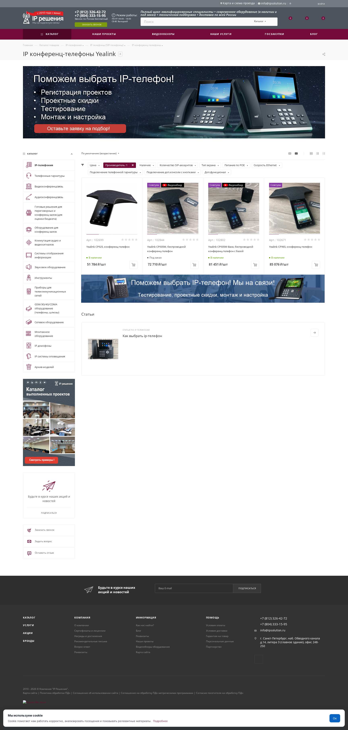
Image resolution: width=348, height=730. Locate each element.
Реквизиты (80, 652)
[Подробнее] (314, 332)
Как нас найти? (145, 625)
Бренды (28, 641)
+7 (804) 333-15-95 (90, 15)
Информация (146, 617)
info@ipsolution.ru (272, 630)
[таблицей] (323, 153)
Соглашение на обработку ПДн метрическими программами (157, 693)
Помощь (212, 617)
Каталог (29, 617)
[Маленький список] (290, 153)
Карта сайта (143, 652)
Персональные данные (220, 641)
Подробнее (160, 721)
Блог (138, 630)
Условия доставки (216, 630)
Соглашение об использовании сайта (95, 693)
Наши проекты (144, 641)
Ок (335, 718)
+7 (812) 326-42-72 (90, 11)
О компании (81, 625)
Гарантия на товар (217, 636)
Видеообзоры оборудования (153, 646)
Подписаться (247, 588)
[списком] (317, 153)
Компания (82, 617)
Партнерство (214, 646)
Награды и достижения (88, 636)
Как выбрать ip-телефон (142, 335)
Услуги (28, 625)
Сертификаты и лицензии (90, 630)
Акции (28, 633)
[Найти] (273, 21)
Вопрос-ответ (82, 646)
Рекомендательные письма (90, 641)
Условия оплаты (215, 625)
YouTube (258, 659)
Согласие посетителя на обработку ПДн (219, 693)
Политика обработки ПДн (55, 693)
